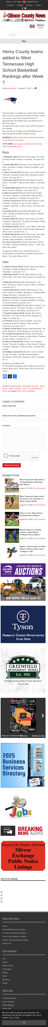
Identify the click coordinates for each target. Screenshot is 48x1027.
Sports (5, 388)
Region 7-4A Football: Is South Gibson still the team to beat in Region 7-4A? (33, 548)
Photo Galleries (8, 1005)
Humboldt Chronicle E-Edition (13, 929)
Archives (38, 5)
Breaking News (16, 386)
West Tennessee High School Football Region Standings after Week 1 (32, 482)
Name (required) (9, 406)
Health (5, 983)
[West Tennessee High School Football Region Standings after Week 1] (12, 485)
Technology (6, 969)
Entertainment (7, 966)
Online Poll (6, 1009)
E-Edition (20, 5)
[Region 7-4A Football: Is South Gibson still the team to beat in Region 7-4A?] (12, 552)
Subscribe (29, 5)
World (4, 976)
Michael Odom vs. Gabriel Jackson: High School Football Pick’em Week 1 (30, 532)
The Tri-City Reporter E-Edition (14, 936)
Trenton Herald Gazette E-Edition (15, 940)
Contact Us (10, 5)
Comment (6, 425)
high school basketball (26, 391)
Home (4, 926)
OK (24, 1023)
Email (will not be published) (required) (18, 416)
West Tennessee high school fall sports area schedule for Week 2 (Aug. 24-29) (32, 498)
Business (5, 980)
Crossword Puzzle (9, 998)
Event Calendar (8, 1002)
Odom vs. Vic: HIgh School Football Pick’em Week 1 (23, 2)
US (3, 959)
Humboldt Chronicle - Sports (34, 386)
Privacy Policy (14, 1018)
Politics (5, 973)
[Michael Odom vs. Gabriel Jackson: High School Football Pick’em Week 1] (12, 536)
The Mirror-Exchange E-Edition (14, 933)
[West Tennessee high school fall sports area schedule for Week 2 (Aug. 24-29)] (12, 502)
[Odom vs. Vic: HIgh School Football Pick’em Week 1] (12, 519)
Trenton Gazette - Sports (18, 388)
